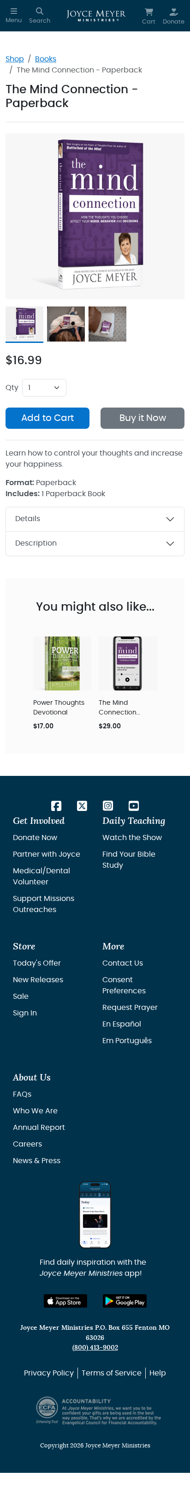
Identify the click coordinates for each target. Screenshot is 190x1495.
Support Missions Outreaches (43, 904)
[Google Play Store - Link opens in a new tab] (125, 1301)
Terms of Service (112, 1373)
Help (157, 1373)
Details (27, 518)
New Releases (38, 980)
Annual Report (39, 1127)
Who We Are (35, 1111)
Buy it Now (142, 418)
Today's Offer (37, 963)
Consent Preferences (124, 985)
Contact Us (122, 963)
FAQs (22, 1094)
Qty (12, 387)
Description (36, 543)
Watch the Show (132, 837)
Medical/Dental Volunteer (41, 876)
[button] (14, 16)
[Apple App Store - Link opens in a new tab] (66, 1301)
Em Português (127, 1041)
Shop (15, 59)
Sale (21, 996)
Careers (27, 1144)
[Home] (96, 15)
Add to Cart (47, 418)
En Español (121, 1024)
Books (45, 59)
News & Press (36, 1161)
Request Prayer (130, 1007)
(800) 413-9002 (95, 1347)
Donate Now (35, 837)
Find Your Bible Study (128, 860)
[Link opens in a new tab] (56, 807)
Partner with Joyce (46, 854)
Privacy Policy (49, 1373)
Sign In (25, 1013)
